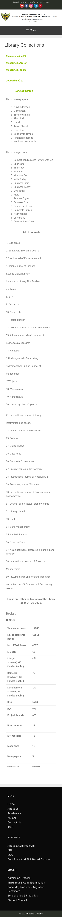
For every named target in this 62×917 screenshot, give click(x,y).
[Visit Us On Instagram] (31, 7)
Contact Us (14, 822)
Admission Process (19, 877)
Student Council (17, 900)
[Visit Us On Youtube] (21, 7)
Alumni (12, 817)
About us (13, 808)
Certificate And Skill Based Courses (29, 859)
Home (11, 804)
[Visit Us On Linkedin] (35, 7)
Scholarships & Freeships (23, 895)
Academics (14, 813)
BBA (10, 850)
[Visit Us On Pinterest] (40, 7)
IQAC (10, 827)
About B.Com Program (21, 845)
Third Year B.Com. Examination (26, 882)
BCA (10, 854)
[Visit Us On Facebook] (26, 7)
